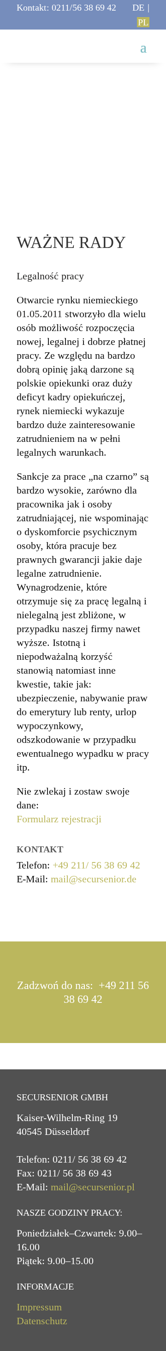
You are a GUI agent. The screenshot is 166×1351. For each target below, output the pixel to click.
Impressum (39, 1307)
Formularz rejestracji (59, 819)
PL (143, 22)
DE (138, 7)
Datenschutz (42, 1321)
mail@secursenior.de (93, 879)
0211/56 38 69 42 (84, 7)
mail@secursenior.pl (93, 1187)
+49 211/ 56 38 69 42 (96, 865)
